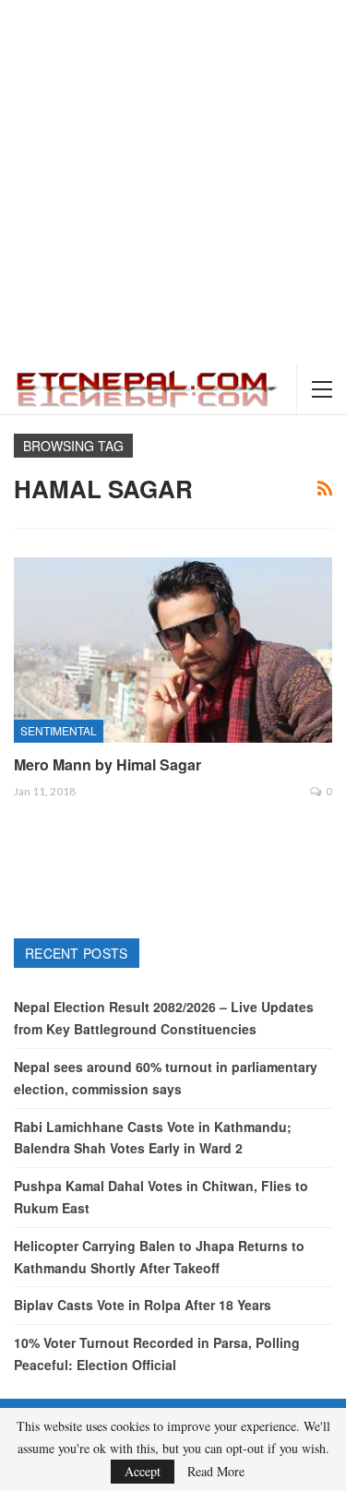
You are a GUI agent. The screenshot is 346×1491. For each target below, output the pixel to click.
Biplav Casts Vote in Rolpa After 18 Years (142, 1304)
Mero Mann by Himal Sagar (107, 764)
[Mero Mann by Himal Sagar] (173, 649)
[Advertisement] (173, 182)
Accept (143, 1471)
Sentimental (58, 730)
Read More (216, 1471)
